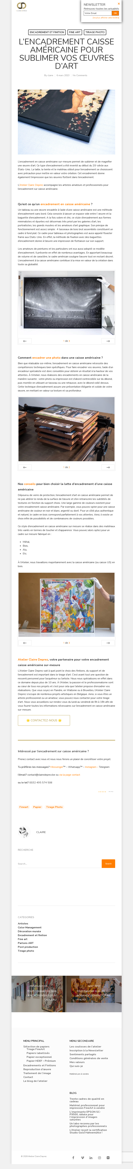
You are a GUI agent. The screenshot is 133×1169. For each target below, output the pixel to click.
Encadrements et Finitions (39, 1065)
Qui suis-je (76, 1066)
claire (50, 75)
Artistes (23, 923)
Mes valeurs (77, 1062)
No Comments (80, 75)
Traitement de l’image (37, 1073)
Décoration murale (29, 931)
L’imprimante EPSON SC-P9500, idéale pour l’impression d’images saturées (85, 1116)
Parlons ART (26, 943)
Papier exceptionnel (39, 1057)
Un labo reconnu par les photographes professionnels (88, 1124)
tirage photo (54, 807)
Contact (28, 1077)
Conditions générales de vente (89, 1058)
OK (115, 13)
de (66, 340)
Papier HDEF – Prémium (41, 1061)
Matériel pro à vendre (79, 1074)
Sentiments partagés (83, 1054)
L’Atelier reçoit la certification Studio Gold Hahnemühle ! (88, 1131)
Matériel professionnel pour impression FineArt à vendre (87, 1106)
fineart (23, 807)
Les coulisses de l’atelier (85, 1046)
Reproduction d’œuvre (37, 1069)
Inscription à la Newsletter (86, 1050)
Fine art (74, 32)
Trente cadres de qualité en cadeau (87, 1100)
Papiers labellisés (38, 1053)
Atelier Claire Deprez (31, 185)
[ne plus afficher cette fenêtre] (106, 17)
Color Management (30, 927)
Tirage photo (95, 32)
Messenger (56, 767)
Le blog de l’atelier (35, 1081)
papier (37, 807)
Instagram (90, 767)
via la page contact (69, 775)
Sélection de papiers (36, 1046)
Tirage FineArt (36, 1049)
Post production (28, 947)
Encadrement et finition (47, 32)
